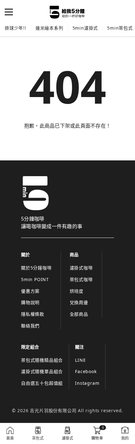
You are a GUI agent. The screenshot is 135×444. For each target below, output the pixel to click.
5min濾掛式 (85, 28)
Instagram (87, 383)
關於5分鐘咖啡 (36, 268)
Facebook (85, 371)
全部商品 (79, 314)
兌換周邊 (79, 302)
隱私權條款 (32, 314)
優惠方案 (30, 291)
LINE (80, 360)
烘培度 (77, 291)
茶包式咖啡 (81, 279)
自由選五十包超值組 (42, 383)
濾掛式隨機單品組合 (42, 371)
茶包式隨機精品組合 (42, 360)
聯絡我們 (30, 326)
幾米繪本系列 (49, 28)
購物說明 (30, 302)
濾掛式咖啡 (81, 268)
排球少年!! (15, 28)
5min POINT (35, 279)
